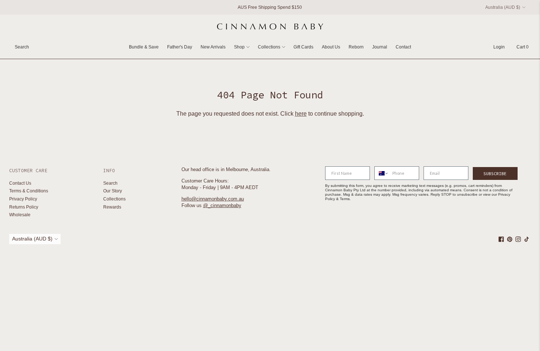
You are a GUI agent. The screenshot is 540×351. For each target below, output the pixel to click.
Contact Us (20, 183)
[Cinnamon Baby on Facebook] (501, 240)
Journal (379, 47)
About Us (331, 47)
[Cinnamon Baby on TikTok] (526, 240)
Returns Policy (23, 207)
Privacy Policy (23, 199)
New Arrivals (213, 47)
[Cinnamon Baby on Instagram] (518, 240)
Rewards (112, 207)
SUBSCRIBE (495, 173)
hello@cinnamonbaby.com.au (212, 199)
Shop (239, 47)
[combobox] (382, 173)
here (301, 114)
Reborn (356, 47)
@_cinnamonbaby (222, 205)
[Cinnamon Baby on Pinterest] (509, 240)
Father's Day (179, 47)
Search (110, 183)
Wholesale (19, 214)
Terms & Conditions (28, 190)
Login (499, 47)
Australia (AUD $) (502, 7)
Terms (345, 199)
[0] (518, 47)
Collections (269, 47)
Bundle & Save (144, 47)
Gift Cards (303, 47)
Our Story (112, 190)
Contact (403, 47)
